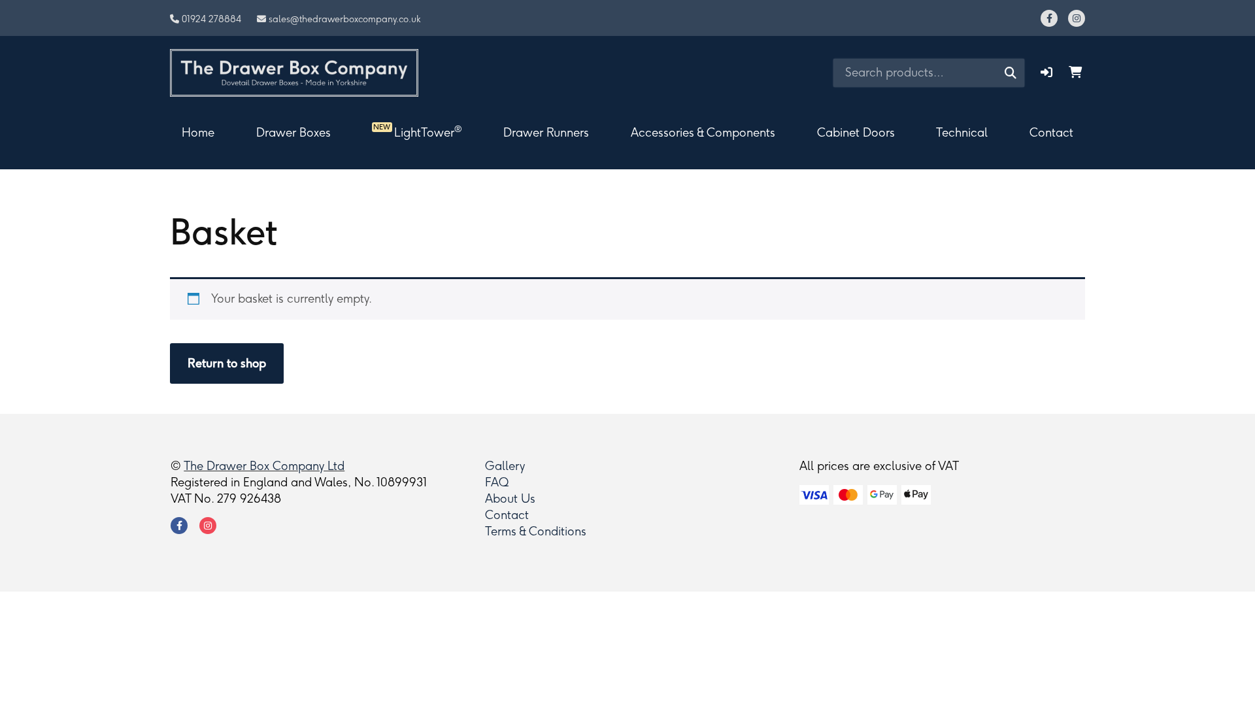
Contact (1051, 133)
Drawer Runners (546, 133)
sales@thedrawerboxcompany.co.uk (345, 19)
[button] (1046, 72)
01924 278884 (211, 19)
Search (1010, 72)
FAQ (497, 482)
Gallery (505, 466)
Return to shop (227, 363)
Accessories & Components (703, 133)
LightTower (417, 131)
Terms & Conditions (535, 531)
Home (198, 133)
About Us (510, 499)
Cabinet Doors (856, 133)
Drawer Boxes (293, 133)
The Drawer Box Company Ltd (264, 466)
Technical (962, 133)
